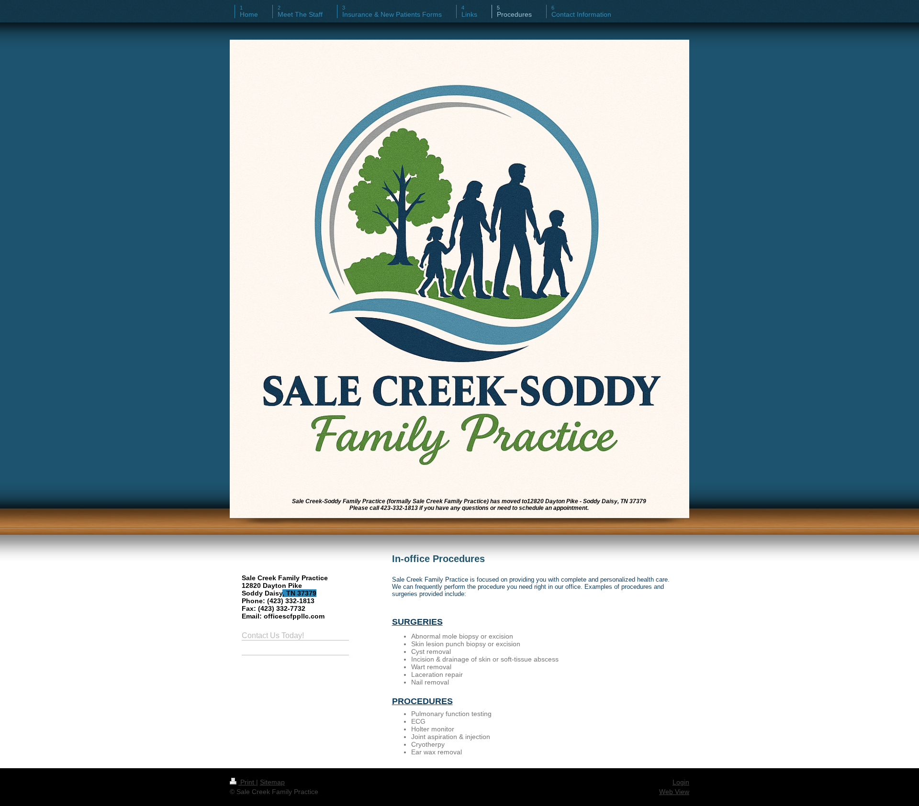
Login (680, 782)
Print (247, 782)
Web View (674, 791)
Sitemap (272, 782)
